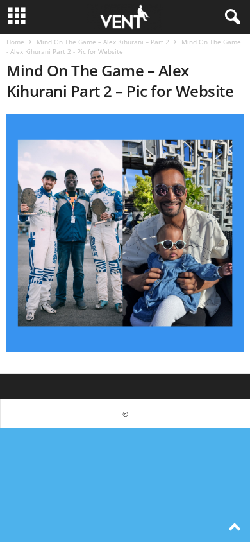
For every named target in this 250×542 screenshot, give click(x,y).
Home (15, 41)
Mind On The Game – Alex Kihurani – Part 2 (103, 41)
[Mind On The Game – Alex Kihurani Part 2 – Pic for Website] (125, 233)
